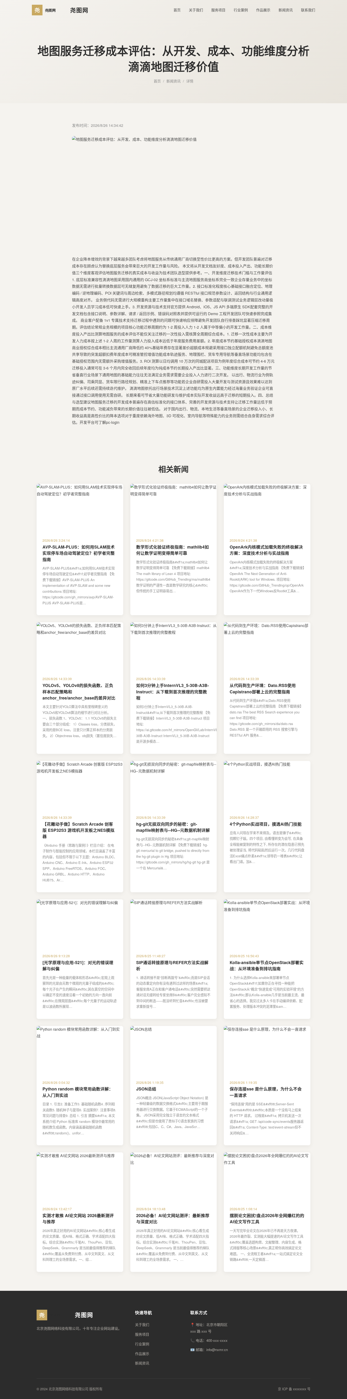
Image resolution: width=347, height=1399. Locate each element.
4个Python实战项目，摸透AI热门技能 (266, 824)
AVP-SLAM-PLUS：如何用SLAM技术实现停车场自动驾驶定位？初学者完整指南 (78, 553)
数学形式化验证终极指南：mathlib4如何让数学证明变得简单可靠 (172, 550)
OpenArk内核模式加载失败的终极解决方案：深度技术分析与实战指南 (266, 550)
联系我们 (308, 9)
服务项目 (218, 9)
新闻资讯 (286, 9)
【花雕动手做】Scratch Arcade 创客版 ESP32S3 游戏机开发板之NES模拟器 (78, 830)
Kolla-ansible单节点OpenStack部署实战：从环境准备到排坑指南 (267, 965)
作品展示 (263, 9)
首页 (177, 9)
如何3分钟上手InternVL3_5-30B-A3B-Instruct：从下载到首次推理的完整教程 (172, 691)
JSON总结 (146, 1089)
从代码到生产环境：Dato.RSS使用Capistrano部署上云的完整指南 (263, 688)
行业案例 (241, 9)
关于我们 (196, 9)
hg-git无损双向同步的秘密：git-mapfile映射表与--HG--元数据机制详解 (173, 827)
